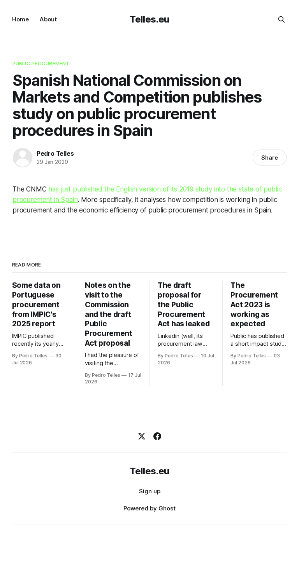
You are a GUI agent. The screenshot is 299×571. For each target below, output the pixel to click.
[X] (142, 436)
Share (269, 157)
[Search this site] (281, 19)
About (48, 19)
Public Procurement (40, 63)
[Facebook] (157, 436)
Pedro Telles (55, 153)
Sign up (149, 491)
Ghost (167, 508)
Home (20, 19)
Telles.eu (149, 19)
